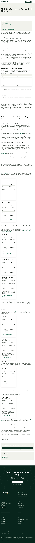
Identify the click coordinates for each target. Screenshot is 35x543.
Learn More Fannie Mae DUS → (7, 219)
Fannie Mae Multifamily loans (6, 173)
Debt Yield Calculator (5, 457)
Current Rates (20, 507)
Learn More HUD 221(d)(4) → (7, 334)
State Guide (2, 12)
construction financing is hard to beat (23, 306)
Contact (19, 523)
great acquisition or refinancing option (21, 311)
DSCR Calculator (4, 456)
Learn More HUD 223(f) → (6, 357)
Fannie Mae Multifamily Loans (22, 494)
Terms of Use (32, 540)
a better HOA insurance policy (20, 438)
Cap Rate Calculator (5, 458)
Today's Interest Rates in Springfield (8, 24)
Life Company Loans (21, 505)
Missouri (9, 6)
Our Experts (4, 25)
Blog (19, 517)
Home (1, 6)
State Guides (5, 6)
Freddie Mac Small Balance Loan (21, 226)
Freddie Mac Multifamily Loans (22, 496)
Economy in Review (5, 23)
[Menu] (33, 2)
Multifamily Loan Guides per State (23, 519)
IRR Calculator (3, 523)
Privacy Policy (3, 533)
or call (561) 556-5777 (17, 449)
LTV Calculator (3, 521)
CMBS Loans (20, 503)
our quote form (20, 133)
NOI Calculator (3, 519)
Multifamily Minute (21, 521)
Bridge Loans (20, 501)
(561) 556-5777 (20, 484)
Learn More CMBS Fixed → (6, 415)
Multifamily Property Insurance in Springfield (9, 29)
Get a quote (28, 1)
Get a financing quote (17, 481)
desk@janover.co (3, 507)
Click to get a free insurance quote (22, 435)
